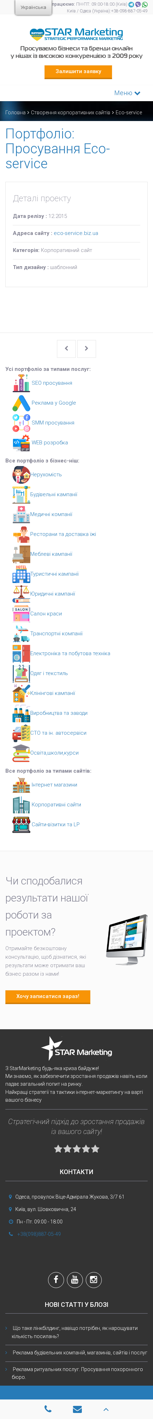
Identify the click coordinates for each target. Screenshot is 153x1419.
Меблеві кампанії (51, 554)
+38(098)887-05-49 (39, 1234)
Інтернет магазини (53, 785)
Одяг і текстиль (49, 673)
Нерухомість (46, 474)
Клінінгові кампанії (52, 693)
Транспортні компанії (56, 633)
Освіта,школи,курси (54, 753)
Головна (15, 112)
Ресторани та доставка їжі (63, 534)
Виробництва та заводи (59, 713)
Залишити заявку (78, 71)
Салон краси (46, 613)
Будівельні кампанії (53, 494)
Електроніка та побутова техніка (70, 653)
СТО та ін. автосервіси (58, 733)
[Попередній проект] (66, 349)
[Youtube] (75, 1280)
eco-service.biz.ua (76, 233)
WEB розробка (49, 442)
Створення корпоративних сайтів (70, 112)
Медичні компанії (51, 514)
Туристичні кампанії (54, 574)
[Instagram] (94, 1280)
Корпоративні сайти (55, 804)
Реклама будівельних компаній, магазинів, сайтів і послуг (80, 1352)
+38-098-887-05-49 (129, 11)
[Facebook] (56, 1280)
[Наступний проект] (86, 349)
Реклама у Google (53, 403)
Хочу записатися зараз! (47, 996)
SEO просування (51, 383)
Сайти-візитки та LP (55, 824)
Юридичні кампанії (52, 594)
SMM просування (52, 423)
